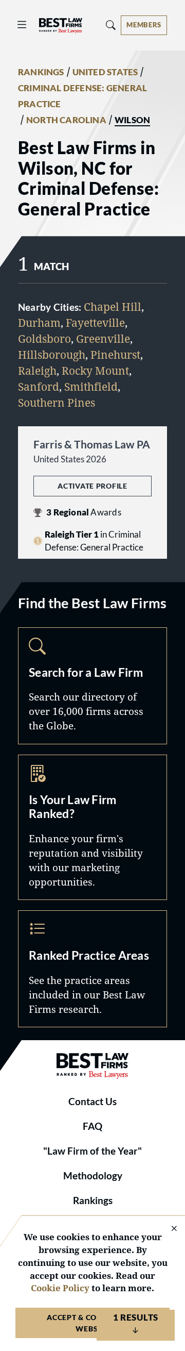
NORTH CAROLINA (66, 120)
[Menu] (22, 25)
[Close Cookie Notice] (167, 1229)
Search (92, 686)
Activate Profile (92, 485)
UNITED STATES (105, 72)
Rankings (93, 1200)
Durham (39, 322)
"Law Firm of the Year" (92, 1151)
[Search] (111, 25)
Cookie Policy (60, 1288)
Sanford (38, 386)
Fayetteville (95, 322)
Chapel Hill (112, 306)
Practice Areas (92, 969)
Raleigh (37, 370)
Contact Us (92, 1101)
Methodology (92, 1175)
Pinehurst (115, 354)
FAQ (92, 1126)
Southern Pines (56, 402)
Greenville (103, 338)
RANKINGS (41, 72)
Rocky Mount (95, 370)
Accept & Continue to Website (92, 1322)
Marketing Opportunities (92, 827)
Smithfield (91, 386)
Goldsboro (44, 338)
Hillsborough (51, 354)
